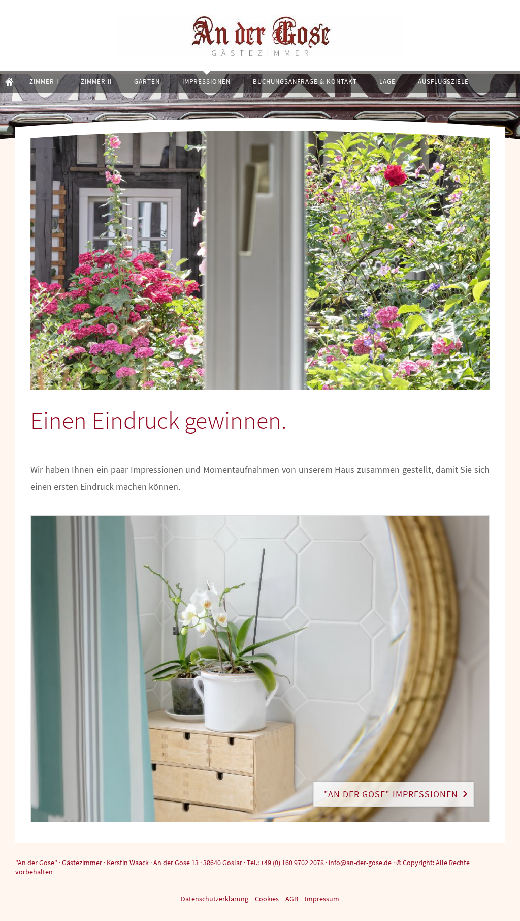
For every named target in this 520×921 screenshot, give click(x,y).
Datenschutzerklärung (214, 898)
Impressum (322, 898)
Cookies (267, 898)
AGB (291, 898)
